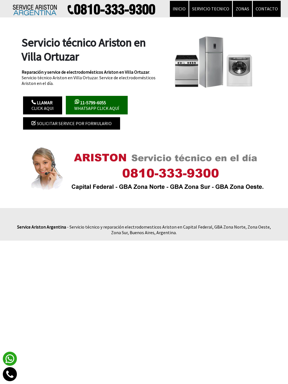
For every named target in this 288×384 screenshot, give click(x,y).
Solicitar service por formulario (74, 123)
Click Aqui (43, 105)
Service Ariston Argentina (41, 227)
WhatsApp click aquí (96, 105)
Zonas (242, 9)
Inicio (179, 9)
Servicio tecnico (210, 9)
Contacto (267, 9)
